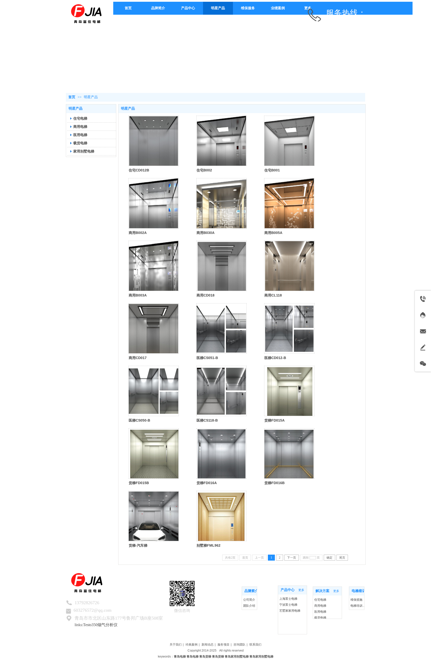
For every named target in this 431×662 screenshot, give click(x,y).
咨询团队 (239, 644)
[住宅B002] (221, 141)
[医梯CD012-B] (289, 328)
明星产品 (91, 97)
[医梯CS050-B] (153, 391)
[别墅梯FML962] (221, 516)
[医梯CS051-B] (221, 328)
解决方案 (322, 591)
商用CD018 (206, 295)
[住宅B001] (289, 141)
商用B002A (138, 233)
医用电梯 (320, 611)
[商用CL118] (289, 266)
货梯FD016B (274, 483)
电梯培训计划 (362, 591)
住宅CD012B (139, 170)
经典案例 (192, 644)
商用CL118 (273, 295)
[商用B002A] (153, 203)
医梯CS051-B (207, 358)
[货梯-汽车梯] (153, 516)
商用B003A (138, 295)
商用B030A (206, 233)
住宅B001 (272, 170)
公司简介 (249, 599)
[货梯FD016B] (289, 453)
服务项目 (223, 644)
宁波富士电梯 (288, 604)
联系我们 (255, 644)
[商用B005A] (289, 203)
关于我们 (176, 644)
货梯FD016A (207, 483)
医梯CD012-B (275, 358)
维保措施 (356, 599)
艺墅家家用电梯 (289, 610)
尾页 (342, 557)
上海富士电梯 (288, 598)
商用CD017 (138, 358)
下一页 (291, 557)
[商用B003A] (153, 266)
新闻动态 (208, 644)
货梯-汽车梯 (138, 545)
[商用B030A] (221, 203)
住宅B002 (204, 170)
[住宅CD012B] (153, 141)
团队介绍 (249, 605)
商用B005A (273, 233)
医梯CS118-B (207, 420)
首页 (71, 97)
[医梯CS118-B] (221, 391)
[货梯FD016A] (221, 453)
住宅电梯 (320, 599)
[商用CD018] (221, 266)
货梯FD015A (274, 420)
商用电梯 (320, 605)
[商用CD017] (153, 328)
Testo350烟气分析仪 (100, 625)
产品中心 (288, 590)
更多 (251, 590)
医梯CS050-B (139, 420)
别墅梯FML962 (208, 545)
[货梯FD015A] (289, 391)
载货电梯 (320, 617)
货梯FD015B (139, 483)
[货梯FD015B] (153, 453)
